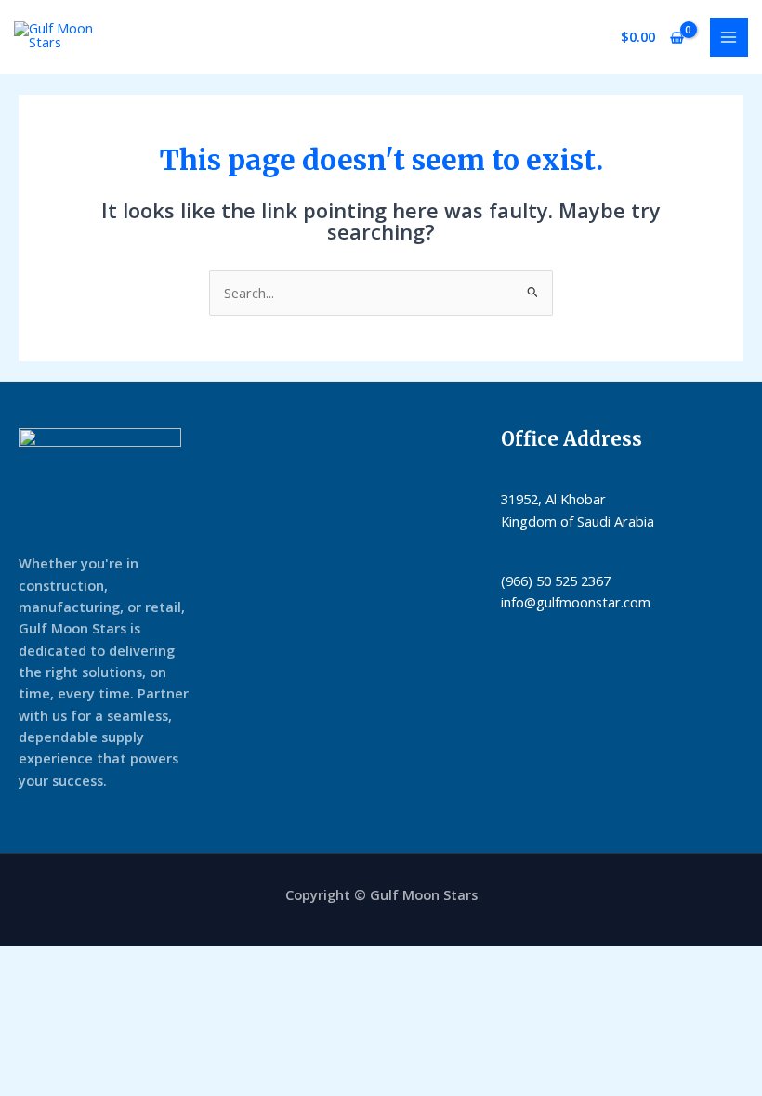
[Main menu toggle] (729, 37)
